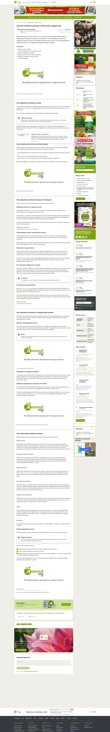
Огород (79, 354)
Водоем (57, 725)
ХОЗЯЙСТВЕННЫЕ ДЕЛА (67, 17)
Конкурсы (41, 718)
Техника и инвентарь (74, 729)
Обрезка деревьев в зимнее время (84, 180)
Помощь (63, 718)
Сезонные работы (17, 729)
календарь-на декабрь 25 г (82, 191)
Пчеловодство (91, 370)
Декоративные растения (47, 725)
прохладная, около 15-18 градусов (25, 643)
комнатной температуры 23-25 (24, 645)
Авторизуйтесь (19, 671)
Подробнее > (34, 141)
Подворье (72, 730)
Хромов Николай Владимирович (27, 29)
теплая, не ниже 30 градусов (24, 647)
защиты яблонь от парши (25, 288)
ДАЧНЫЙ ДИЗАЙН (58, 17)
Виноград (86, 355)
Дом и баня (72, 725)
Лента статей (25, 2)
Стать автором (44, 2)
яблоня (18, 624)
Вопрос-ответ (34, 2)
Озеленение (58, 729)
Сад (76, 354)
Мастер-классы (80, 315)
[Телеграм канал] (90, 2)
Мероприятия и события (19, 730)
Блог (30, 2)
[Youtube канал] (93, 2)
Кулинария (84, 369)
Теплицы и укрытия (32, 730)
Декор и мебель (59, 727)
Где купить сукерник (81, 185)
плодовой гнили (35, 210)
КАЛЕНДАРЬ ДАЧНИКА (32, 17)
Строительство (78, 369)
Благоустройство (73, 727)
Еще (91, 76)
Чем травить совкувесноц (82, 184)
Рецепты (52, 718)
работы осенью (24, 624)
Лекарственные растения (47, 730)
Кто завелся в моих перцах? (83, 195)
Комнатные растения (80, 355)
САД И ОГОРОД (41, 17)
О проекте (69, 718)
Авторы (39, 2)
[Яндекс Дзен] (95, 2)
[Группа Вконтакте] (91, 2)
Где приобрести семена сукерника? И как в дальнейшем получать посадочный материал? (85, 188)
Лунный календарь (18, 725)
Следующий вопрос (20, 650)
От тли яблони (36, 393)
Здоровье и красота (88, 727)
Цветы (91, 354)
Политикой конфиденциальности (84, 307)
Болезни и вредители (32, 725)
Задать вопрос (65, 604)
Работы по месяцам (18, 727)
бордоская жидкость (27, 472)
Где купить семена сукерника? (83, 178)
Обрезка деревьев (81, 182)
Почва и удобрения (32, 727)
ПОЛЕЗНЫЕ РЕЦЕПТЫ (78, 17)
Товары (57, 718)
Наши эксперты (81, 347)
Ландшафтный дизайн (85, 354)
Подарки (47, 718)
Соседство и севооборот (33, 729)
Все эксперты (79, 420)
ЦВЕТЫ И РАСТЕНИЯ (49, 17)
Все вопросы (89, 198)
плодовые (30, 624)
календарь (79, 193)
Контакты (75, 718)
